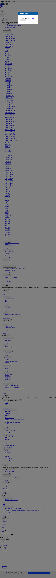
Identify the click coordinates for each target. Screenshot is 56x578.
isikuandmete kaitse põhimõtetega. (31, 18)
